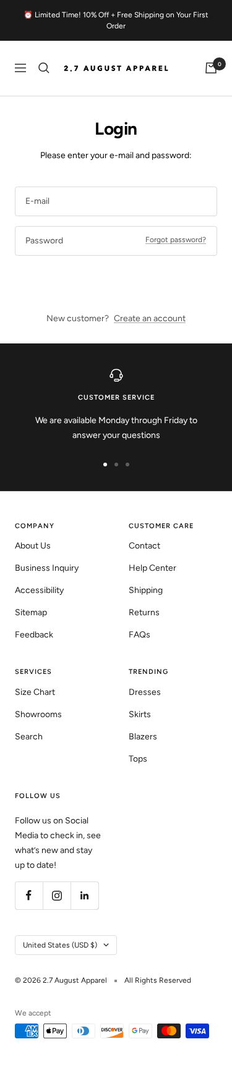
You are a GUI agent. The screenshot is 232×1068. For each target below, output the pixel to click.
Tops (138, 759)
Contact (144, 545)
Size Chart (35, 692)
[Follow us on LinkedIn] (84, 895)
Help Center (152, 568)
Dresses (145, 692)
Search (29, 736)
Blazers (143, 736)
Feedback (34, 634)
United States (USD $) (60, 945)
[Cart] (211, 68)
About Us (33, 545)
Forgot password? (175, 239)
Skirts (140, 714)
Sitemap (31, 612)
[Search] (43, 68)
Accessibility (39, 590)
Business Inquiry (47, 568)
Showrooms (38, 714)
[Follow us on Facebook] (29, 895)
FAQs (139, 634)
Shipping (146, 590)
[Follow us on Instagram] (57, 895)
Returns (144, 612)
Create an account (150, 318)
